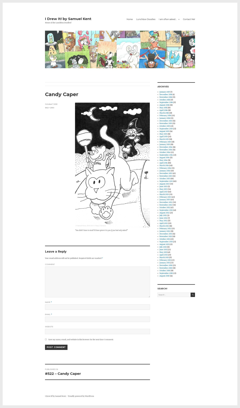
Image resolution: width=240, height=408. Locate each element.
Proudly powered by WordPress (81, 396)
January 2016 (165, 118)
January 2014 (165, 171)
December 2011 (166, 234)
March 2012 (164, 226)
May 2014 (163, 160)
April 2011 (163, 255)
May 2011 (163, 252)
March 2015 (164, 139)
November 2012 (166, 205)
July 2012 (163, 215)
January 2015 (165, 144)
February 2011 (165, 260)
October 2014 (165, 152)
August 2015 (164, 131)
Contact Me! (189, 19)
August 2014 (164, 158)
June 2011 (163, 250)
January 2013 (165, 200)
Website (49, 327)
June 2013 (163, 186)
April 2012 (164, 223)
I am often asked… (168, 19)
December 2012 (166, 202)
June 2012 (163, 218)
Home (130, 19)
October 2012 (165, 208)
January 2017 (165, 92)
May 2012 (163, 221)
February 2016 (165, 116)
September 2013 (166, 181)
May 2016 (163, 108)
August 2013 (164, 184)
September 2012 (166, 210)
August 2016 (164, 105)
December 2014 (166, 147)
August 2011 (164, 244)
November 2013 (166, 176)
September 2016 (166, 102)
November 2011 (166, 236)
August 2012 (164, 213)
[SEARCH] (193, 295)
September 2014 (166, 155)
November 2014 (166, 150)
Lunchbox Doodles (145, 19)
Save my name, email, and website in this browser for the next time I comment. (81, 340)
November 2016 (166, 97)
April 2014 (164, 163)
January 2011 (165, 263)
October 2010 (165, 271)
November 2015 (166, 123)
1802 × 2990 (49, 108)
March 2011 (164, 257)
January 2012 (165, 231)
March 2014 (164, 165)
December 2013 (166, 173)
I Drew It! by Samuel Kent (68, 19)
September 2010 (166, 273)
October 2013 (165, 179)
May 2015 (163, 134)
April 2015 (164, 137)
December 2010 (166, 265)
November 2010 (166, 268)
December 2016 (166, 94)
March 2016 (164, 113)
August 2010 (164, 276)
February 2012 (165, 229)
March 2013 (164, 194)
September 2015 (166, 129)
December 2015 (166, 121)
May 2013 (163, 189)
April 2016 (164, 110)
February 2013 (165, 197)
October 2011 (165, 239)
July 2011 (163, 247)
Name (48, 302)
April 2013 (164, 192)
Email (48, 314)
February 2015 (165, 142)
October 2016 (165, 100)
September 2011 (166, 242)
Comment (50, 264)
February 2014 (165, 168)
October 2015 (165, 126)
